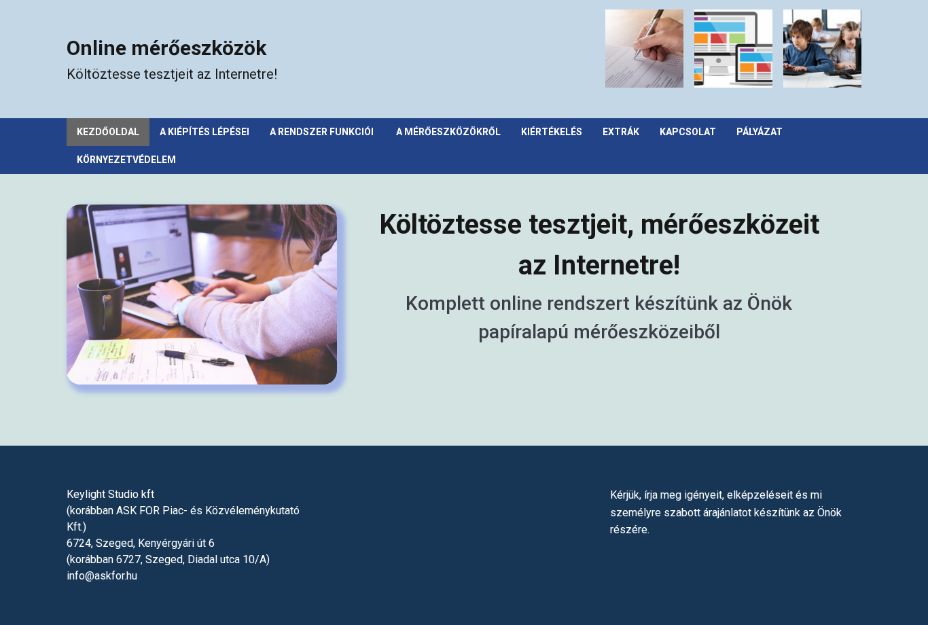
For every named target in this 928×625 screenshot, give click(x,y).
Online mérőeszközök (166, 48)
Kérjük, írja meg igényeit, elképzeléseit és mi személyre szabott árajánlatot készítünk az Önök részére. (726, 512)
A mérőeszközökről (448, 131)
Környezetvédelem (126, 159)
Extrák (621, 131)
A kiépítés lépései (204, 131)
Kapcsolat (688, 131)
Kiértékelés (551, 131)
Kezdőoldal (108, 131)
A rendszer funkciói (323, 131)
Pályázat (759, 131)
